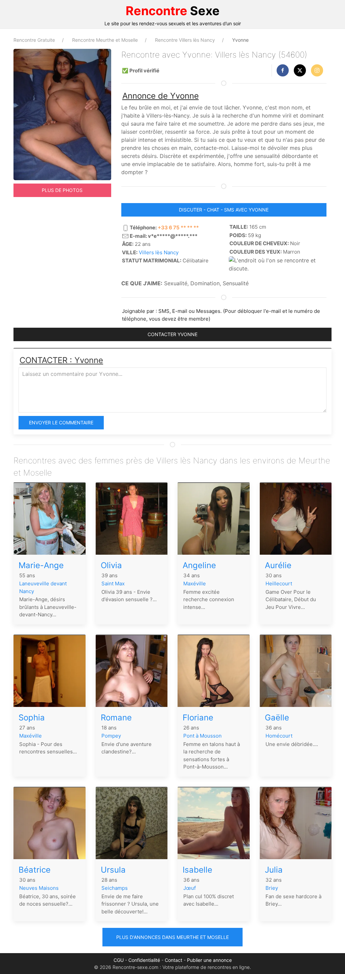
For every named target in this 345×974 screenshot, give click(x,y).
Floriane (198, 717)
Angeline (199, 565)
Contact (173, 960)
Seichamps (114, 888)
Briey (271, 888)
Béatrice (35, 870)
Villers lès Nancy (159, 252)
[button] (283, 70)
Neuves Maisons (39, 888)
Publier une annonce (209, 960)
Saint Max (113, 583)
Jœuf (189, 888)
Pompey (111, 736)
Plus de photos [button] (62, 190)
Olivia (111, 565)
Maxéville (194, 583)
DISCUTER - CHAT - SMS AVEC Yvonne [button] (224, 210)
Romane (116, 717)
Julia (274, 870)
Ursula (113, 870)
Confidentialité (144, 960)
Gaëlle (277, 717)
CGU (119, 960)
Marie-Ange (41, 565)
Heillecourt (278, 583)
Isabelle (197, 870)
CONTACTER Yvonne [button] (172, 334)
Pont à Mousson (202, 736)
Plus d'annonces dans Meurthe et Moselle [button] (172, 937)
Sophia (32, 717)
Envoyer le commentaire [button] (61, 422)
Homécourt (278, 736)
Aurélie (278, 565)
